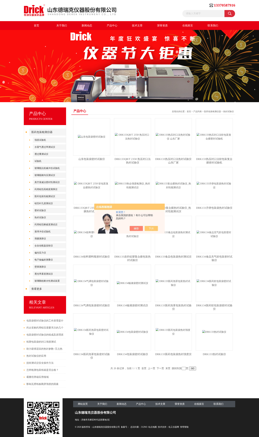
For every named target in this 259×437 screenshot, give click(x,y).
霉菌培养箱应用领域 (37, 377)
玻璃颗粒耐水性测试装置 (47, 281)
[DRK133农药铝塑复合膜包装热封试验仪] (132, 234)
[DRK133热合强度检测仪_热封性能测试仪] (132, 185)
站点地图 (152, 427)
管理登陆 (184, 427)
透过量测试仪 (41, 154)
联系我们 (213, 25)
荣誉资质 (162, 25)
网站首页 (83, 404)
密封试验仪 (40, 210)
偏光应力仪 (40, 252)
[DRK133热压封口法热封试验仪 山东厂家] (173, 136)
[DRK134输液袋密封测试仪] (132, 283)
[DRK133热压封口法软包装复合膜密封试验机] (214, 136)
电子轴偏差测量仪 (44, 259)
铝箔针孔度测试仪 (44, 203)
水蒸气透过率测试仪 (45, 147)
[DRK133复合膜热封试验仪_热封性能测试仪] (173, 185)
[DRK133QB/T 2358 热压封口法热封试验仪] (132, 136)
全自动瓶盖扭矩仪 (44, 245)
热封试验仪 (40, 217)
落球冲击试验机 (43, 231)
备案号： (125, 427)
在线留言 (187, 25)
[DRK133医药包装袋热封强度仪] (173, 331)
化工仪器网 (173, 427)
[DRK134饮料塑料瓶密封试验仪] (91, 234)
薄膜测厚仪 (40, 238)
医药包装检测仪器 (42, 132)
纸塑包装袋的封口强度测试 (41, 341)
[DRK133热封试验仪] (214, 331)
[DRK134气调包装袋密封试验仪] (91, 283)
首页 (36, 25)
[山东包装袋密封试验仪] (91, 136)
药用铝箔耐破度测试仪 (46, 224)
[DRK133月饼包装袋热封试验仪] (214, 185)
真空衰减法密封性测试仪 (47, 182)
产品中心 (112, 25)
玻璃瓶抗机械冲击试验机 (47, 168)
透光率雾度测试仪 (44, 273)
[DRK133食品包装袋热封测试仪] (173, 234)
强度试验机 (40, 140)
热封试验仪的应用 (36, 356)
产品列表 (197, 111)
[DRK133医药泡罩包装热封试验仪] (173, 283)
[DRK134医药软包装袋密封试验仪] (214, 283)
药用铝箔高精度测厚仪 (46, 189)
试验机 (38, 161)
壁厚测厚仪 (40, 266)
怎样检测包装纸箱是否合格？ (42, 370)
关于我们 (61, 25)
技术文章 (137, 25)
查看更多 (36, 288)
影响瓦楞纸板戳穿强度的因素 (42, 384)
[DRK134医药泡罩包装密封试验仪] (91, 331)
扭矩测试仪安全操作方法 (40, 363)
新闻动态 (87, 25)
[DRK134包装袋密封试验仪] (132, 331)
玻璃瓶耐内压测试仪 (45, 175)
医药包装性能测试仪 (45, 196)
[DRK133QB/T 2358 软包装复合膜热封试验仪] (91, 185)
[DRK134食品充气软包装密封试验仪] (214, 234)
